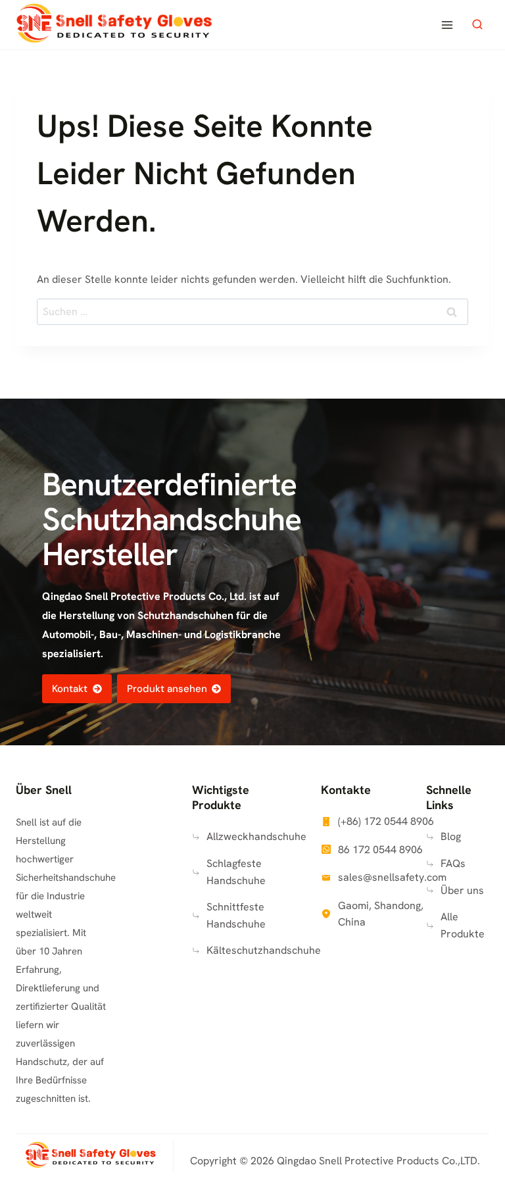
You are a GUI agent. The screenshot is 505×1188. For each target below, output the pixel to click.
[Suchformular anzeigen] (477, 25)
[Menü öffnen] (447, 24)
